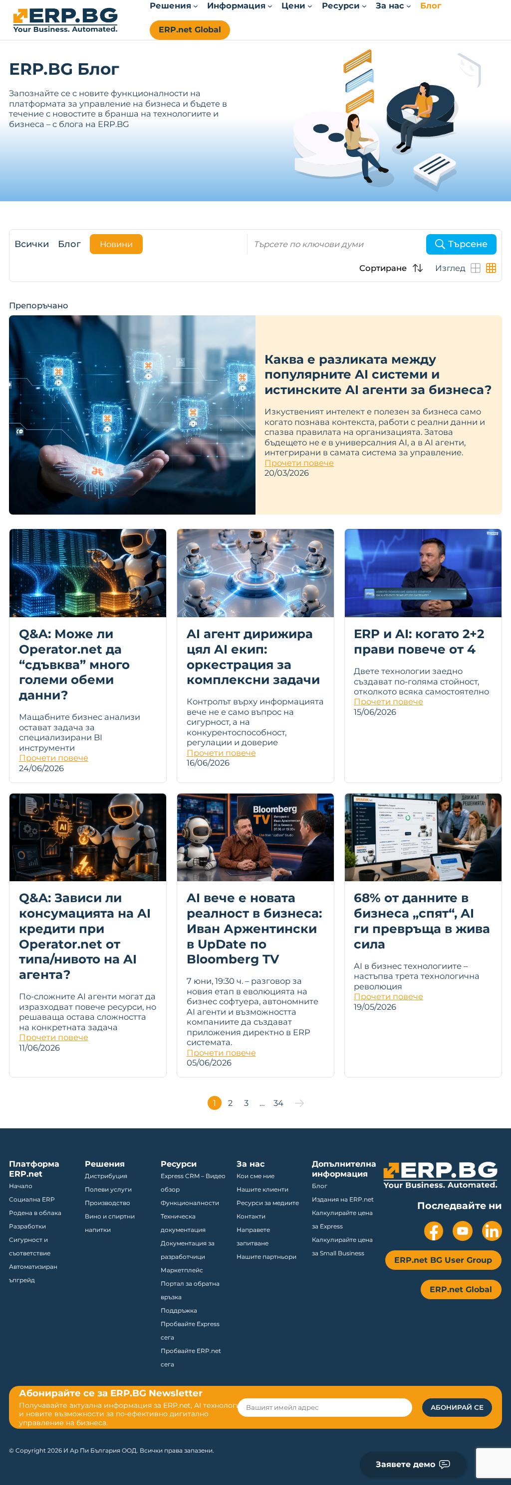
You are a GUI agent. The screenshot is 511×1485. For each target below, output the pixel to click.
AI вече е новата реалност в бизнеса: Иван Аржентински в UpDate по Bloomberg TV (254, 928)
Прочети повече (299, 463)
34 (278, 1103)
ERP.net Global (190, 29)
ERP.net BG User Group (443, 1260)
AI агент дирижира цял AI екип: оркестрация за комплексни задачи (253, 656)
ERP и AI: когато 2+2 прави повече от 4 (419, 641)
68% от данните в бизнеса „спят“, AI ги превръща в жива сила (422, 920)
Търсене (468, 244)
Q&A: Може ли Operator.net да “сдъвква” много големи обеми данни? (74, 664)
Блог (69, 244)
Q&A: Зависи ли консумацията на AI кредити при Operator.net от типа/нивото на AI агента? (85, 936)
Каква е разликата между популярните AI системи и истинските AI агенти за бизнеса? (378, 374)
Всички (31, 244)
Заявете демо (405, 1464)
